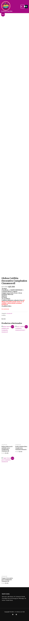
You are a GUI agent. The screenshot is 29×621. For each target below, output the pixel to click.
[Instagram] (16, 614)
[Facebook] (12, 614)
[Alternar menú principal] (26, 6)
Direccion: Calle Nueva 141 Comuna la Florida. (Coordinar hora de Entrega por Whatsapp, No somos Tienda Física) (14, 598)
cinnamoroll (9, 313)
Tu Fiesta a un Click (6, 11)
